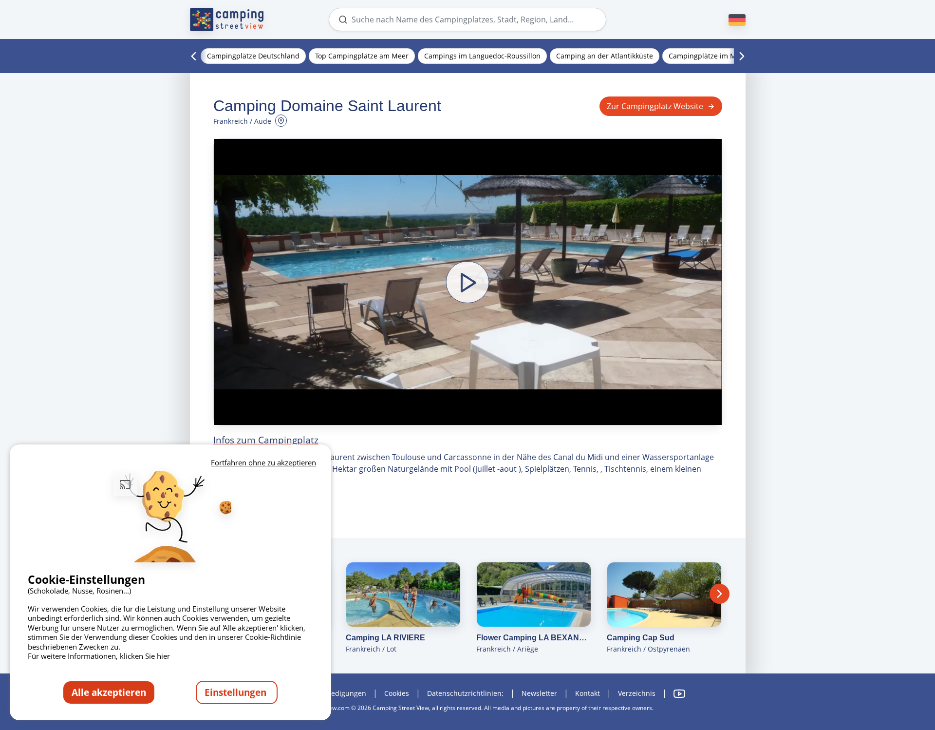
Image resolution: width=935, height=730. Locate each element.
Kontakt (587, 693)
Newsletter (539, 693)
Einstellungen (237, 692)
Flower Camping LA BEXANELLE (533, 638)
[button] (468, 282)
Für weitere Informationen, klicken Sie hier (99, 656)
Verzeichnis (636, 693)
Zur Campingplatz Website (655, 106)
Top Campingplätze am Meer (362, 55)
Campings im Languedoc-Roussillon (482, 55)
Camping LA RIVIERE (385, 638)
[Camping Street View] (227, 19)
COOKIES (396, 693)
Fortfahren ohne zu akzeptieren (263, 462)
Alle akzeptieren (109, 692)
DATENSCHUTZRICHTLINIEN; (465, 693)
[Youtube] (679, 694)
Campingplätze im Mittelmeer (717, 55)
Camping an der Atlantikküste (604, 55)
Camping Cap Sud (640, 638)
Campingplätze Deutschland (253, 55)
